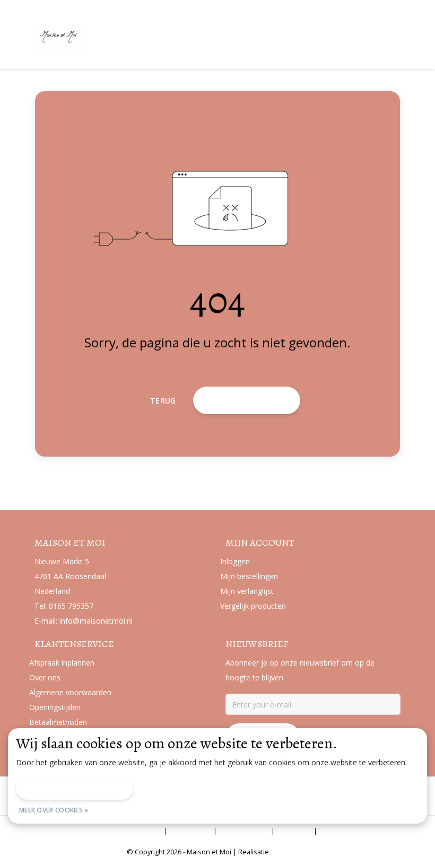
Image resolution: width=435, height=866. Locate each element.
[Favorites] (370, 39)
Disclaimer (190, 831)
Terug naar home (247, 400)
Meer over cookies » (54, 810)
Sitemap (294, 831)
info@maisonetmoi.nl (96, 621)
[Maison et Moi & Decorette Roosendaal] (99, 42)
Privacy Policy (244, 831)
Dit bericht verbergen (74, 788)
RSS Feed (339, 831)
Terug (163, 401)
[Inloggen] (350, 39)
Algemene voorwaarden (119, 831)
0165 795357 (71, 606)
